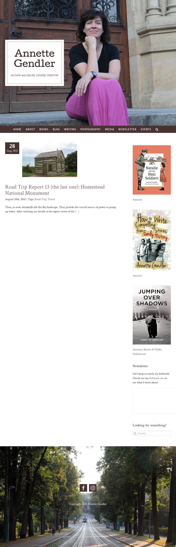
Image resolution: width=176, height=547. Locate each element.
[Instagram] (93, 488)
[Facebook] (83, 488)
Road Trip (40, 199)
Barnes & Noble (152, 349)
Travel (51, 199)
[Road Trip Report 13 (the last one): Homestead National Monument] (49, 159)
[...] (77, 211)
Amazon (137, 199)
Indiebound (139, 354)
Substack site (156, 378)
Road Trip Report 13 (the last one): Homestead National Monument (55, 190)
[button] (157, 129)
